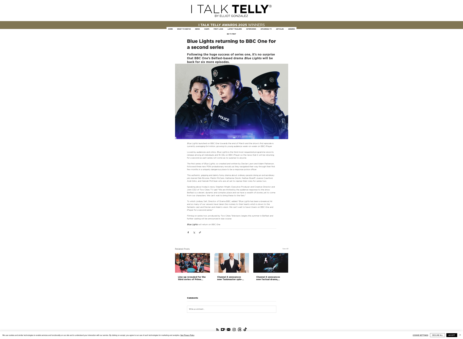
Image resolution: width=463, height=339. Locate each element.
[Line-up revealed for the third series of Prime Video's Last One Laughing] (192, 263)
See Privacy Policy (187, 335)
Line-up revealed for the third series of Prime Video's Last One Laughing (192, 278)
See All (285, 248)
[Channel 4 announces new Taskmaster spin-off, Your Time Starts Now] (231, 263)
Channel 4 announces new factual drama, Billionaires (268, 278)
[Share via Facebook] (188, 232)
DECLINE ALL (437, 335)
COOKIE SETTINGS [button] (420, 335)
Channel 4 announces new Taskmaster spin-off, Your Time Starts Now (229, 278)
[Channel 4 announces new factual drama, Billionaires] (270, 263)
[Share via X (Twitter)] (194, 232)
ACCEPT (451, 335)
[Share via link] (200, 232)
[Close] (460, 335)
